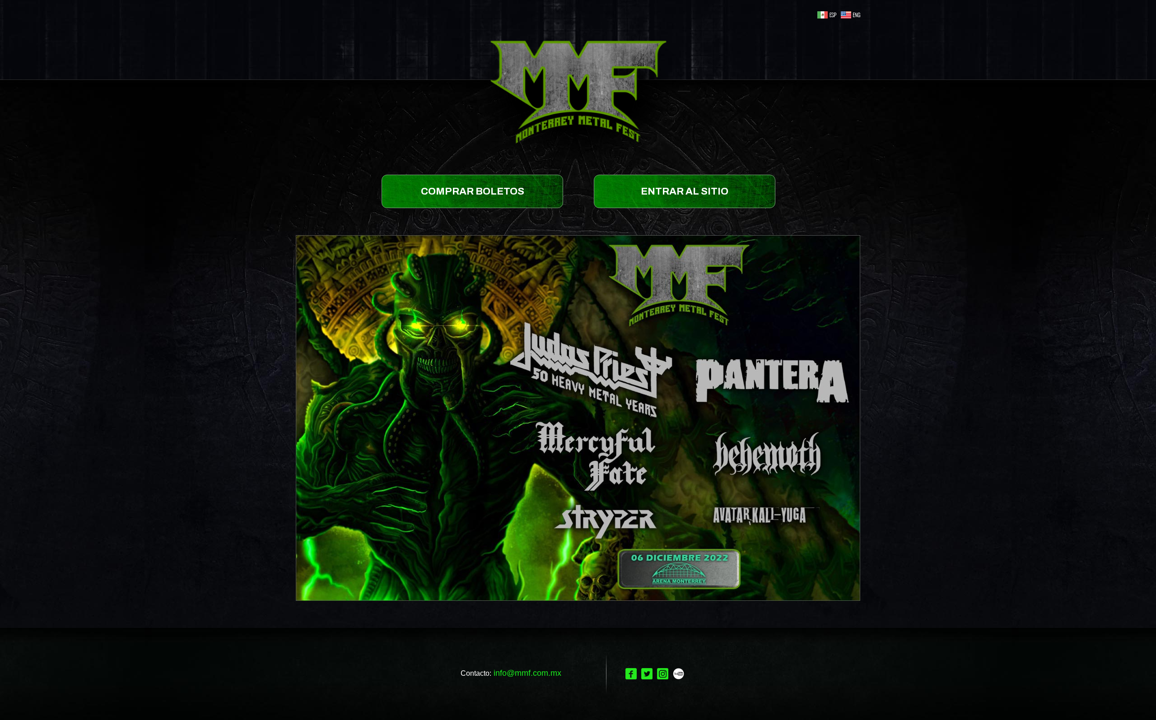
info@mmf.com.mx (527, 673)
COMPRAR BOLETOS (472, 191)
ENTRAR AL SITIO (684, 191)
